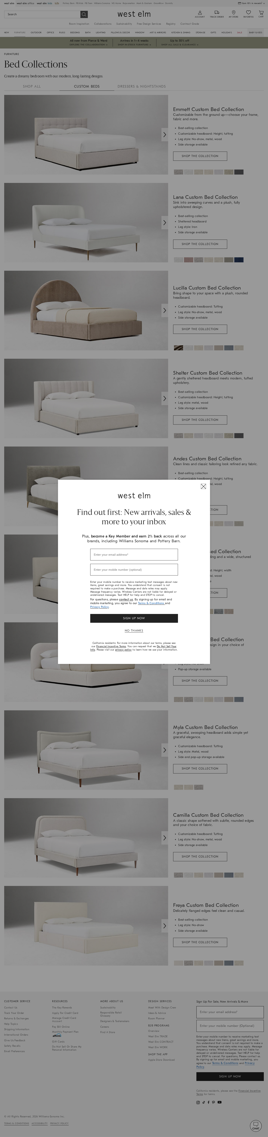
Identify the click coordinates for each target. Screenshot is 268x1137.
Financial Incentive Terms (111, 646)
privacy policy (123, 649)
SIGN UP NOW (134, 618)
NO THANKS (134, 630)
